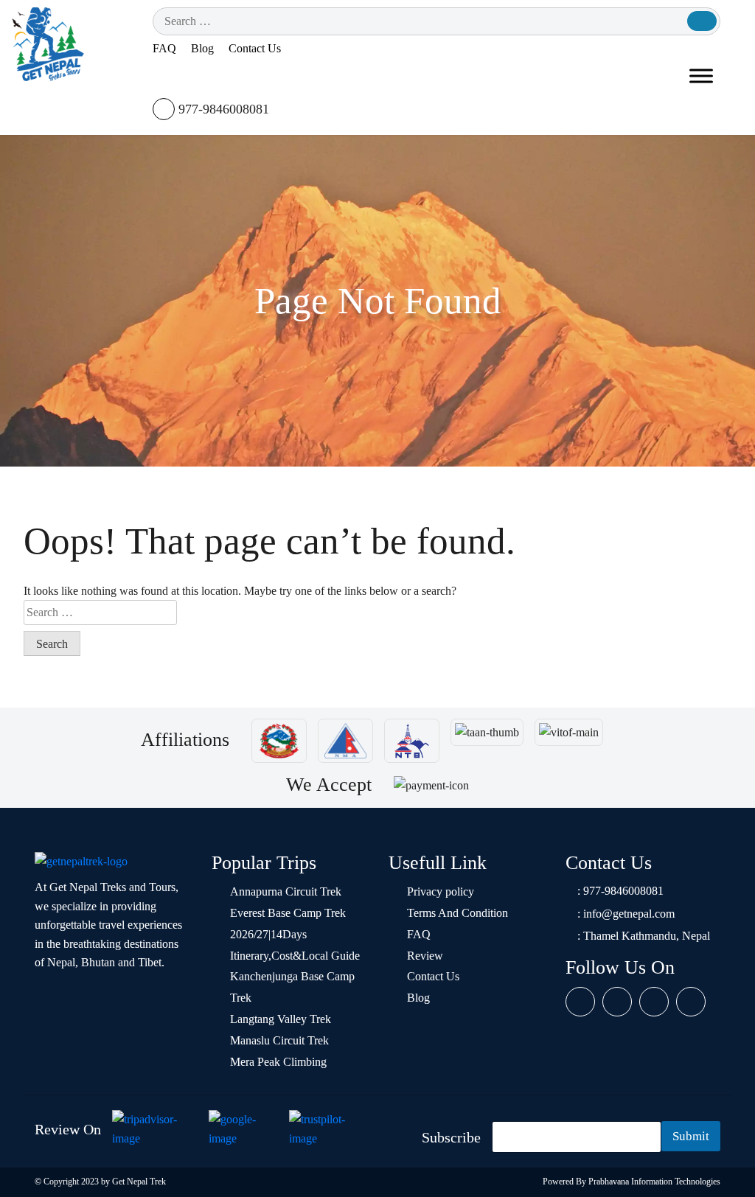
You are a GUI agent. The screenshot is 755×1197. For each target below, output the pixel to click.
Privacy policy (440, 891)
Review (425, 955)
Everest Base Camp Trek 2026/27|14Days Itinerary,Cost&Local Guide (295, 934)
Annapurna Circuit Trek (285, 891)
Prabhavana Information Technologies (654, 1181)
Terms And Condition (457, 913)
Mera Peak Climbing (278, 1061)
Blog (202, 48)
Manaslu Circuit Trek (279, 1040)
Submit (690, 1136)
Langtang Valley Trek (280, 1019)
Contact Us (255, 48)
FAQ (164, 48)
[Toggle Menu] (701, 76)
